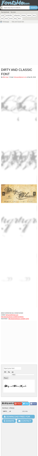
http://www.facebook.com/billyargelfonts (12, 317)
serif (2, 18)
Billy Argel (6, 77)
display (24, 15)
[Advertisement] (19, 45)
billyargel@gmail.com (20, 77)
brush (11, 18)
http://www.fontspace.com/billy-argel (18, 318)
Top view (13, 12)
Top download (5, 12)
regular (29, 15)
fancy (34, 15)
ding (15, 18)
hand (6, 18)
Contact (25, 421)
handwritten (8, 15)
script (2, 15)
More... (20, 18)
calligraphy (17, 15)
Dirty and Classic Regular (15, 386)
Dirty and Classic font (18, 22)
